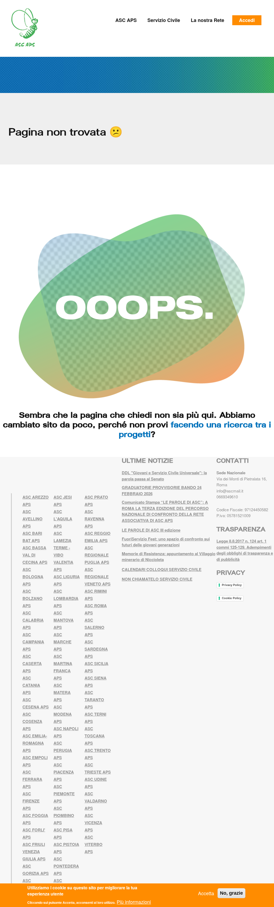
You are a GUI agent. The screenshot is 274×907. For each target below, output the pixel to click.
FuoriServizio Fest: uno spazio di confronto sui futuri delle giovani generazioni (166, 542)
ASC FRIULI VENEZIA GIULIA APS (33, 851)
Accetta (206, 893)
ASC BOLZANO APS (32, 598)
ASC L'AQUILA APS (63, 519)
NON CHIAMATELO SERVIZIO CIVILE (157, 579)
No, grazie (231, 893)
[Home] (27, 27)
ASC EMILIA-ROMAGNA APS (34, 743)
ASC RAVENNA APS (94, 519)
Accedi (247, 20)
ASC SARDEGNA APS (96, 649)
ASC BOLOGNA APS (32, 576)
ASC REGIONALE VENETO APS (98, 576)
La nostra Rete (207, 20)
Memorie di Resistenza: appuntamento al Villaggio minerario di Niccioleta (168, 557)
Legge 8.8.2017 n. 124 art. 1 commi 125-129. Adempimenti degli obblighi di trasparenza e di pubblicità (244, 550)
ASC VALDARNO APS (96, 801)
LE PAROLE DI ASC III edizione (151, 530)
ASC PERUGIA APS (63, 750)
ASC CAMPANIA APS (33, 642)
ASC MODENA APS (63, 714)
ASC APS (126, 20)
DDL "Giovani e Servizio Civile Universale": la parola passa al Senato (164, 476)
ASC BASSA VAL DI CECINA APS (34, 555)
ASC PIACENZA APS (64, 772)
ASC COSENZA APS (32, 721)
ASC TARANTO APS (94, 699)
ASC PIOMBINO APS (64, 815)
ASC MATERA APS (62, 692)
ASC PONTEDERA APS (66, 866)
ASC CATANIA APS (31, 685)
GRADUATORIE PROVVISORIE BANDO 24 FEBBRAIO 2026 (161, 490)
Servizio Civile (163, 20)
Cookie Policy (231, 598)
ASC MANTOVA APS (64, 620)
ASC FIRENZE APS (31, 801)
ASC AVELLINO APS (32, 519)
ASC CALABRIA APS (33, 620)
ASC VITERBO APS (93, 844)
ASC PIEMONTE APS (64, 793)
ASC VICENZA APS (93, 822)
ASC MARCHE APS (62, 642)
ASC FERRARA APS (32, 779)
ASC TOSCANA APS (95, 736)
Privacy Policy (232, 585)
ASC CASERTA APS (32, 663)
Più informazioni (134, 901)
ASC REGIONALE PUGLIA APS (97, 555)
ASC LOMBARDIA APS (66, 598)
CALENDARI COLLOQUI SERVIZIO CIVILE (161, 569)
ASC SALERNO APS (94, 627)
